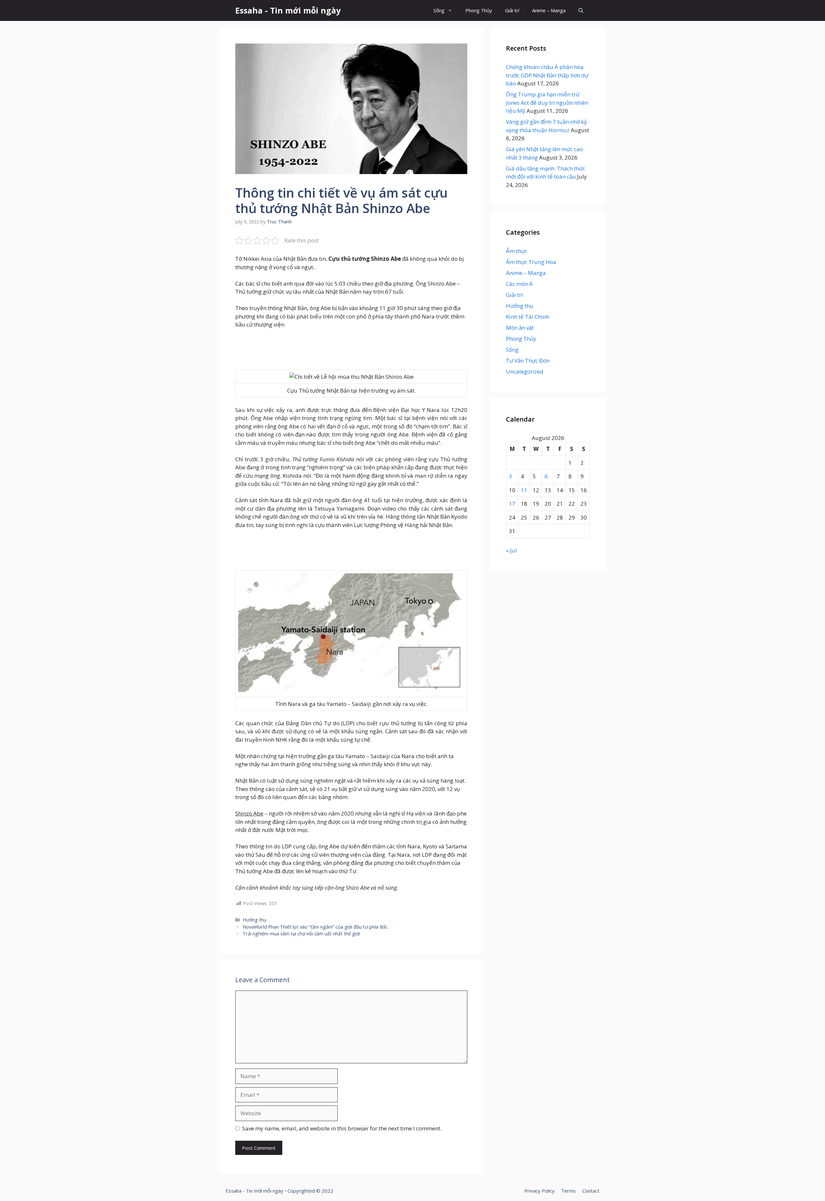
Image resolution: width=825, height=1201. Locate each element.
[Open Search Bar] (581, 10)
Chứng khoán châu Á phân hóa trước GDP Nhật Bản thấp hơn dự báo (547, 75)
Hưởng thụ (255, 920)
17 (512, 503)
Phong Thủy (478, 10)
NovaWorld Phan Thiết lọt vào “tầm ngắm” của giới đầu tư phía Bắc (315, 927)
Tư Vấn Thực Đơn (527, 360)
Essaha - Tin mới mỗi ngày (288, 10)
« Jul (511, 550)
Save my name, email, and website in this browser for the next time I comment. (342, 1128)
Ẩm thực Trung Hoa (531, 262)
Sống (438, 10)
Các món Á (519, 284)
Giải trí (512, 10)
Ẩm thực (516, 251)
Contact (590, 1190)
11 (524, 490)
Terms (568, 1190)
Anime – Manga (549, 10)
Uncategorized (524, 371)
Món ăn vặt (520, 327)
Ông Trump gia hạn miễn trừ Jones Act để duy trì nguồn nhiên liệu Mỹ (547, 102)
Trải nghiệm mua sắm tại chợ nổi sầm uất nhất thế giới (301, 934)
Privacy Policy (539, 1190)
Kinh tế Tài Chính (527, 316)
